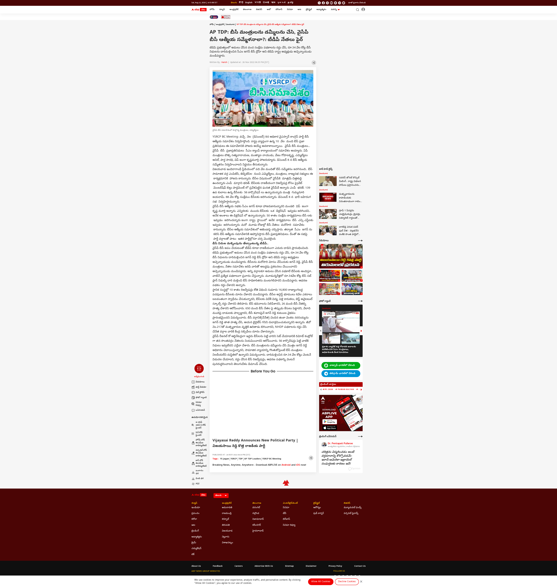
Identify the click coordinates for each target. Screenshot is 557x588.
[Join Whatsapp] (343, 3)
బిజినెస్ (259, 9)
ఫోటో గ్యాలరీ (201, 397)
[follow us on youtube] (331, 3)
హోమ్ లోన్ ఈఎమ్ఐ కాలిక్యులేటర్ (201, 443)
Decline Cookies (347, 581)
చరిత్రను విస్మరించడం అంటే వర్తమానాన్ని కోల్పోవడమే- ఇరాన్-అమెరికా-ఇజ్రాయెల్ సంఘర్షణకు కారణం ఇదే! (337, 458)
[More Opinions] (360, 436)
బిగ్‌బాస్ (279, 9)
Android (286, 465)
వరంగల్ (256, 507)
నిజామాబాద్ (258, 519)
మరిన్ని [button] (334, 9)
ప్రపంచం (195, 513)
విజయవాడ (230, 24)
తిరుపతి (226, 525)
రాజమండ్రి (227, 513)
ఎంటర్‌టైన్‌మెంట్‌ (290, 503)
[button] (199, 371)
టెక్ (192, 554)
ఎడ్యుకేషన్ (196, 548)
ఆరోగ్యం (317, 507)
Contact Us (360, 566)
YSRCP (234, 459)
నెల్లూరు (225, 537)
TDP (240, 459)
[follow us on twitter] (319, 3)
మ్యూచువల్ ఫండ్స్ (353, 507)
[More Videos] (360, 240)
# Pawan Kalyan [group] (344, 389)
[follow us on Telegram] (339, 3)
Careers (239, 566)
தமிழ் (291, 2)
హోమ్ (212, 9)
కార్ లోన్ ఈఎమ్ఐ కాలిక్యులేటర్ (201, 463)
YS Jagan (224, 459)
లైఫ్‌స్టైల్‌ (309, 9)
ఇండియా (195, 507)
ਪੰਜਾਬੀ (266, 2)
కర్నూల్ (225, 519)
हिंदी (241, 2)
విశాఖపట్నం (227, 542)
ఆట (299, 9)
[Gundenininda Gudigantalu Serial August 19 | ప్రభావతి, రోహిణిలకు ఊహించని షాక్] (329, 276)
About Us (196, 566)
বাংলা (273, 2)
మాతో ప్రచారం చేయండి (357, 3)
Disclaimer (311, 566)
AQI (197, 483)
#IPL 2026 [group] (328, 389)
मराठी (258, 2)
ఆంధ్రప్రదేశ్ (233, 9)
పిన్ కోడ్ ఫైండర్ (199, 434)
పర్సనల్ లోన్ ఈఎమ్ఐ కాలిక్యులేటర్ (201, 453)
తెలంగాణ (247, 9)
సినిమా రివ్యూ (199, 404)
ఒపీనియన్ (200, 410)
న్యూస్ (222, 9)
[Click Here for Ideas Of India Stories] (225, 17)
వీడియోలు (200, 382)
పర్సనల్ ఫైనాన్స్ (351, 513)
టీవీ (284, 513)
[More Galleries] (360, 301)
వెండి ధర (200, 478)
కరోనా (194, 519)
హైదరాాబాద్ (258, 531)
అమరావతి (227, 507)
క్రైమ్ (193, 542)
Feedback (218, 566)
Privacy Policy (335, 566)
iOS (298, 465)
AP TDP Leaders (252, 459)
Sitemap (289, 566)
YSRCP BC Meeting (271, 459)
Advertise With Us (264, 566)
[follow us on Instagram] (335, 3)
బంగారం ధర (199, 472)
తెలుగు (234, 2)
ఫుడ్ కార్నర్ (318, 513)
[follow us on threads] (327, 3)
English (248, 2)
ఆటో (269, 9)
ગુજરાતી (281, 2)
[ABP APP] (329, 421)
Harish (224, 62)
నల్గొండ (255, 513)
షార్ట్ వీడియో (201, 387)
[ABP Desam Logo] (199, 9)
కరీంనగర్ (256, 525)
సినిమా (290, 9)
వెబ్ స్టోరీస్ (200, 392)
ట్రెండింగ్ (195, 531)
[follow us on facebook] (323, 3)
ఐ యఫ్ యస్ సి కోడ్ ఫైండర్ (201, 425)
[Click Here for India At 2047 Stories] (214, 17)
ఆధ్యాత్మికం (321, 9)
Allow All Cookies (320, 581)
